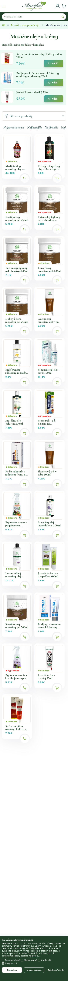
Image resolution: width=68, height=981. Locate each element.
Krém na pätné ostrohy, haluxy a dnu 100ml (15, 728)
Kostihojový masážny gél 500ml (16, 626)
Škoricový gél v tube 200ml (47, 473)
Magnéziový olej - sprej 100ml (48, 371)
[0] (64, 6)
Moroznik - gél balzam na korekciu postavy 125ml (48, 422)
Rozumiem (12, 970)
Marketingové (30, 960)
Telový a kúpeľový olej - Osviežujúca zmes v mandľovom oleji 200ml (49, 167)
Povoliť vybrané (34, 970)
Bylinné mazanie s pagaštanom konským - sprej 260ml (16, 524)
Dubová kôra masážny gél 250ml (16, 320)
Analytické (46, 960)
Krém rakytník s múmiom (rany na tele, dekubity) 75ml (16, 473)
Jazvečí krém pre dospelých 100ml (48, 575)
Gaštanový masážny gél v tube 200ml (49, 320)
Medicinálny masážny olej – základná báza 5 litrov (15, 167)
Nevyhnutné (11, 963)
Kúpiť (55, 63)
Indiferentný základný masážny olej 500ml (16, 371)
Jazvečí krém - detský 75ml (46, 677)
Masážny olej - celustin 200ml (14, 422)
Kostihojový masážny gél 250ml (16, 218)
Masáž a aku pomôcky (25, 25)
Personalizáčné (12, 960)
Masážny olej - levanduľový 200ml (49, 524)
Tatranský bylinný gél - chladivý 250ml (49, 218)
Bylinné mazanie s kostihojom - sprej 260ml (16, 677)
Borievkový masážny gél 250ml (49, 269)
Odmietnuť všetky (56, 970)
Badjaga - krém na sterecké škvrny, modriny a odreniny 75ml (49, 626)
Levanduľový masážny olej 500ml (13, 575)
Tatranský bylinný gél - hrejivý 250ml (16, 269)
